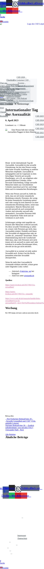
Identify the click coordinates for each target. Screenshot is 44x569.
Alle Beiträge (10, 434)
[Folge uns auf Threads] (15, 4)
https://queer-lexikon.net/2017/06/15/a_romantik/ (19, 293)
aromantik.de (29, 276)
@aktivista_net (25, 271)
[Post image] (22, 332)
